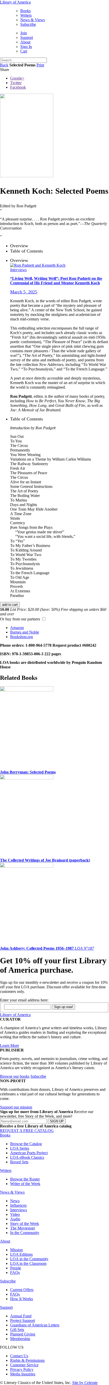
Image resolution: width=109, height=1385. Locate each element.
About (25, 42)
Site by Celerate (85, 1382)
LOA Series (19, 1148)
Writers (26, 15)
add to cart (10, 605)
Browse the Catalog (26, 1144)
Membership (20, 1339)
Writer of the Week (25, 1183)
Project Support (22, 1320)
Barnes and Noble (24, 632)
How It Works (21, 1299)
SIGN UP (57, 1121)
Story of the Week (24, 1223)
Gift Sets (17, 1329)
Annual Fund (20, 1316)
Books (25, 11)
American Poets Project (29, 1153)
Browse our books (14, 1076)
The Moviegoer (22, 1228)
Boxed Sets (19, 1162)
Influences (18, 1205)
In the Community (24, 1232)
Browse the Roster (25, 1179)
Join (23, 33)
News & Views (32, 20)
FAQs (15, 1272)
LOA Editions (21, 1254)
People (15, 1268)
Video (15, 1214)
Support (26, 37)
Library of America (15, 2)
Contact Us (19, 1356)
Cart (23, 51)
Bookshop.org (21, 637)
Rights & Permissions (27, 1360)
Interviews (18, 1210)
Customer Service (24, 1365)
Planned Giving (22, 1334)
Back (4, 65)
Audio (15, 1219)
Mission (16, 1250)
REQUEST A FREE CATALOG (27, 1130)
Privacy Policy (21, 1369)
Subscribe (28, 24)
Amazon (17, 627)
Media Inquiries (22, 1374)
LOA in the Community (29, 1259)
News (15, 1201)
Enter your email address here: (24, 1000)
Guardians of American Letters (34, 1325)
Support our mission (16, 1107)
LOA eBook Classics (27, 1157)
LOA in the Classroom (28, 1263)
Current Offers (21, 1290)
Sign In (26, 46)
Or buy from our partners (20, 628)
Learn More (9, 1045)
